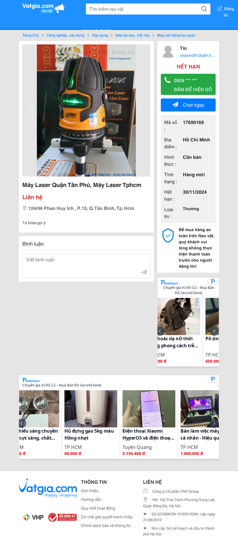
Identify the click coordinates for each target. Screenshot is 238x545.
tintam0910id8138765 (200, 55)
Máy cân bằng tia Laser (176, 34)
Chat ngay (193, 104)
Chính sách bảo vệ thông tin (106, 525)
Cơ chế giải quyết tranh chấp (107, 516)
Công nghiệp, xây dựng (65, 34)
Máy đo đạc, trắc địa (132, 34)
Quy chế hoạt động (98, 508)
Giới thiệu (89, 490)
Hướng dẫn (91, 499)
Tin (183, 47)
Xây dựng (100, 34)
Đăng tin (229, 10)
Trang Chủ (30, 34)
